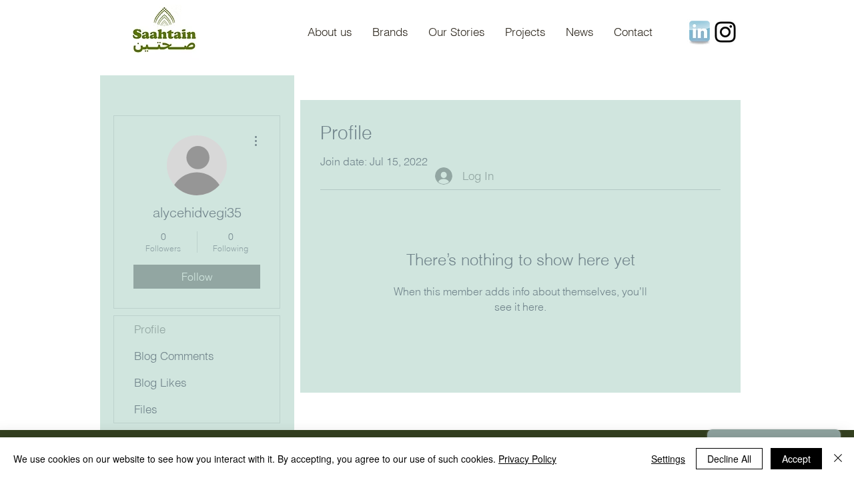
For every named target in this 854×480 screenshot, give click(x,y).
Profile (149, 329)
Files (145, 409)
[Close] (838, 458)
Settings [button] (668, 458)
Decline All (729, 458)
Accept (796, 458)
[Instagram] (725, 32)
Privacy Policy (527, 458)
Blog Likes (160, 382)
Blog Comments (174, 356)
